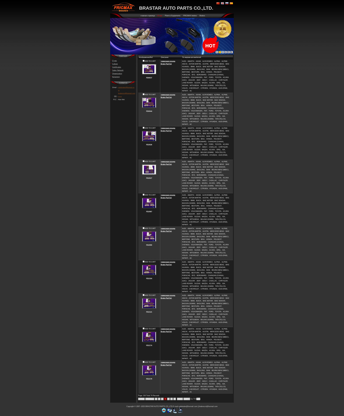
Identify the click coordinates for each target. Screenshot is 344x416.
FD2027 (149, 178)
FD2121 (149, 312)
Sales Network (117, 70)
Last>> (186, 399)
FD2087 (149, 212)
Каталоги (116, 77)
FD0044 (149, 111)
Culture (115, 64)
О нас (114, 61)
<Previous (149, 399)
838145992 (120, 96)
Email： (115, 87)
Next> (180, 399)
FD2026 (149, 145)
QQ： (116, 96)
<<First (141, 399)
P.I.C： (115, 100)
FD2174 (149, 345)
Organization (117, 74)
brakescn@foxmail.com (126, 93)
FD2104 (149, 278)
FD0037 (149, 78)
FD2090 (149, 245)
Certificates (116, 67)
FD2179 (149, 379)
